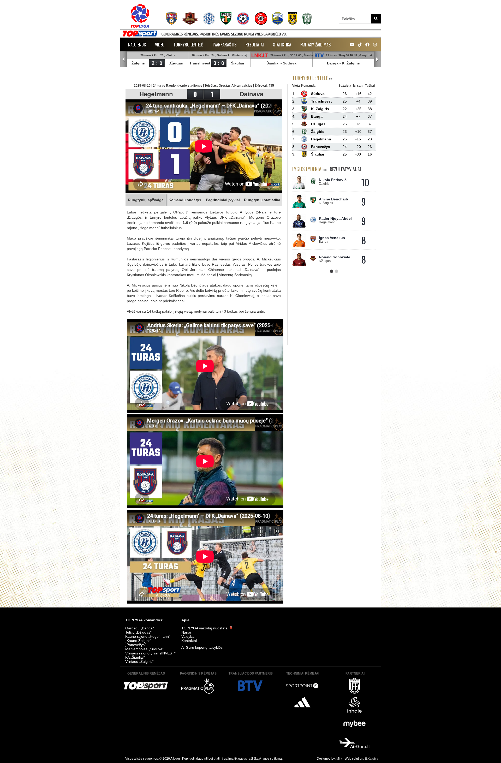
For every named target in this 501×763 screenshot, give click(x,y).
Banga (332, 63)
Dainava (251, 94)
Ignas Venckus (332, 238)
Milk (339, 758)
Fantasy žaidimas (315, 44)
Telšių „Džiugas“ (138, 632)
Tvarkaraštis (224, 44)
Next (377, 59)
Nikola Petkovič (333, 180)
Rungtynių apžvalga (146, 200)
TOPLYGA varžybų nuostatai (205, 628)
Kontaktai (189, 641)
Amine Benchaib (333, 199)
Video (159, 44)
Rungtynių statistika (262, 200)
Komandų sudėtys (185, 200)
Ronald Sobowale (334, 257)
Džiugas (176, 63)
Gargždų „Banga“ (139, 628)
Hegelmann (156, 94)
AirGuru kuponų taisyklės (202, 647)
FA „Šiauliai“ (135, 657)
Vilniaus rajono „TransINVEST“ (150, 653)
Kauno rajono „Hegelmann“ (147, 636)
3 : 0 (218, 63)
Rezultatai (255, 44)
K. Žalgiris (351, 63)
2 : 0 (157, 63)
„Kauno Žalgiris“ (138, 641)
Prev (123, 59)
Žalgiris (138, 63)
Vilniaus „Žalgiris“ (139, 661)
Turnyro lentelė (188, 44)
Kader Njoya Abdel (335, 218)
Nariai (186, 632)
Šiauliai (237, 63)
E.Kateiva (371, 758)
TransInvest (199, 63)
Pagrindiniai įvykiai (223, 200)
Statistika (282, 44)
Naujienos (137, 44)
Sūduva (289, 63)
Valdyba (187, 636)
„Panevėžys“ (135, 645)
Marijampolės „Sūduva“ (144, 649)
